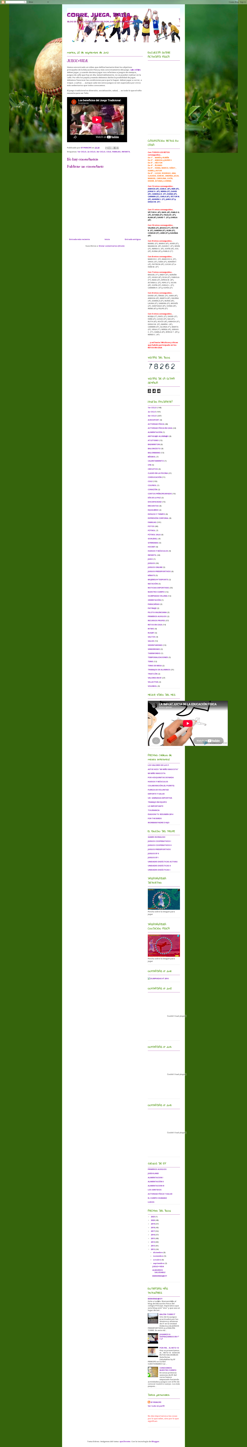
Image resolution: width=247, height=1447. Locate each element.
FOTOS (151, 526)
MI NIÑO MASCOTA (156, 773)
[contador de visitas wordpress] (162, 368)
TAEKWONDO (154, 653)
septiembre (159, 1263)
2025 (153, 1216)
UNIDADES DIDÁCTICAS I (159, 869)
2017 (153, 1231)
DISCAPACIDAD (155, 501)
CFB (149, 465)
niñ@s (138, 69)
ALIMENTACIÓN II (156, 1181)
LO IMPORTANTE (155, 806)
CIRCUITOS (153, 469)
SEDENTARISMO (155, 645)
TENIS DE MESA (155, 665)
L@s (132, 69)
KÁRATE (151, 575)
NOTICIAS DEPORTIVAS (158, 587)
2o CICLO (91, 151)
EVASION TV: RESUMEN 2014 (160, 814)
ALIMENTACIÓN (155, 432)
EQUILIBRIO (153, 510)
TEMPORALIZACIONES (158, 657)
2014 (153, 1242)
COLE (108, 151)
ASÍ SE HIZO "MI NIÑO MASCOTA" (163, 769)
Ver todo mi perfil (156, 1406)
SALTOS (151, 637)
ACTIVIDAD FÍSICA (156, 424)
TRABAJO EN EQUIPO (157, 802)
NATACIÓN (153, 583)
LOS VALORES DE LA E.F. (158, 765)
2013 (153, 1245)
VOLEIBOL (152, 686)
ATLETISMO (153, 440)
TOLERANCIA (154, 810)
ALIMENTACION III (156, 1185)
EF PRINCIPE (156, 1402)
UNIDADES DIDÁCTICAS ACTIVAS (163, 861)
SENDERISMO (154, 649)
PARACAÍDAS (154, 604)
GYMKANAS (153, 542)
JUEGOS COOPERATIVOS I (159, 841)
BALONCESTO (154, 448)
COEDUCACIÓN (155, 477)
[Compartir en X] (112, 147)
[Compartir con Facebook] (114, 147)
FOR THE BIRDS (155, 818)
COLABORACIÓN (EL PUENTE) (161, 785)
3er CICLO (100, 151)
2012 (153, 1249)
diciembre (158, 1252)
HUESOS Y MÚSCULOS (158, 551)
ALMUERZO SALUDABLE (158, 1271)
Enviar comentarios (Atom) (111, 246)
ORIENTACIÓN (154, 600)
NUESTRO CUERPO (156, 592)
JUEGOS (151, 563)
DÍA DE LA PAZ (154, 497)
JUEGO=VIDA (158, 1266)
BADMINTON (154, 444)
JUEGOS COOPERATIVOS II (160, 845)
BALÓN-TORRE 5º (167, 1314)
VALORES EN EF (154, 677)
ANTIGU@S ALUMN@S (158, 436)
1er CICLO (81, 151)
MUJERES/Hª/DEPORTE (158, 579)
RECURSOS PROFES (156, 620)
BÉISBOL (152, 456)
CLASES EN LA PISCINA (158, 473)
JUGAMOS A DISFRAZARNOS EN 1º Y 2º (169, 1336)
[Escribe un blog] (109, 147)
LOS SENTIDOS (155, 1189)
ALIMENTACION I (155, 1177)
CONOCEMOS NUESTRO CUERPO (168, 1369)
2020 (153, 1220)
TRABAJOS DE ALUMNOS (159, 669)
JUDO (150, 559)
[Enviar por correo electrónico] (106, 147)
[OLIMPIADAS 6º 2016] (158, 978)
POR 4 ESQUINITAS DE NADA (161, 777)
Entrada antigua (133, 239)
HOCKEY (151, 546)
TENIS (150, 661)
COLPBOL (152, 485)
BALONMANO (154, 452)
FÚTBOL (151, 530)
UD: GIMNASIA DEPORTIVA (160, 798)
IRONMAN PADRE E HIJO (158, 822)
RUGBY (151, 632)
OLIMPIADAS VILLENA (157, 596)
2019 (153, 1223)
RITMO (151, 628)
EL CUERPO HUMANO (157, 1198)
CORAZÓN (152, 489)
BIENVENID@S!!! (159, 1276)
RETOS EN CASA (155, 624)
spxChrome (124, 1441)
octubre (157, 1259)
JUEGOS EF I (153, 857)
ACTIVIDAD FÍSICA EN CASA (160, 428)
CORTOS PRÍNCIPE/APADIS (160, 493)
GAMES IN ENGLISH (156, 837)
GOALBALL (153, 538)
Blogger (155, 1441)
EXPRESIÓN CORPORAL (158, 518)
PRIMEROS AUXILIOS (157, 616)
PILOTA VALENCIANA (157, 612)
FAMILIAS (116, 151)
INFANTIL (126, 151)
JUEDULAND (153, 1173)
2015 (153, 1238)
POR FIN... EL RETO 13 (169, 1347)
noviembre (158, 1256)
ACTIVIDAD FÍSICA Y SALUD (160, 1194)
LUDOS (151, 1202)
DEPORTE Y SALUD (156, 793)
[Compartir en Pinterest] (117, 147)
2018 (153, 1227)
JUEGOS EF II (153, 853)
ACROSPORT (153, 420)
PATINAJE (152, 608)
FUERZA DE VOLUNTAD (158, 789)
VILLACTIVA (153, 682)
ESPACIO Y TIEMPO (156, 514)
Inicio (107, 239)
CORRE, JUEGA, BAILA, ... (102, 14)
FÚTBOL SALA (154, 534)
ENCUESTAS (153, 505)
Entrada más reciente (79, 239)
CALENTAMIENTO (156, 461)
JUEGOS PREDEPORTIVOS (159, 571)
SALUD (151, 641)
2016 (153, 1234)
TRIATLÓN (152, 673)
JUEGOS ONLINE (155, 567)
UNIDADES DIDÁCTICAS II (159, 865)
